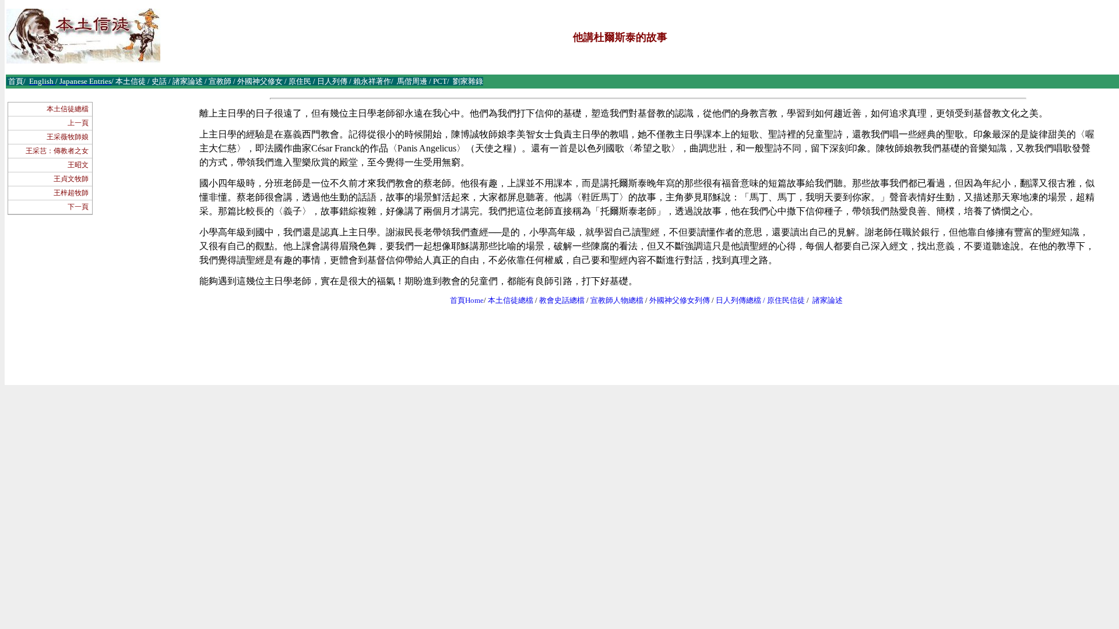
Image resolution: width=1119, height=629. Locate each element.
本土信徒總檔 (68, 109)
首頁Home (467, 300)
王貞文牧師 (71, 179)
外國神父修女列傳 (679, 300)
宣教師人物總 (613, 300)
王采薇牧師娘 (68, 137)
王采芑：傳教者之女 (57, 151)
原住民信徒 (786, 300)
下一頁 (78, 207)
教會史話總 (558, 300)
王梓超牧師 (71, 193)
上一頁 (78, 123)
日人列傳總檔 (738, 300)
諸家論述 (827, 300)
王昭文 (78, 165)
